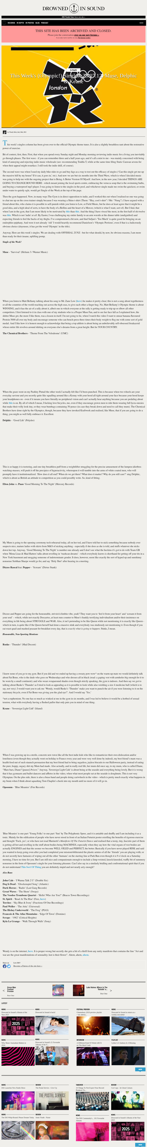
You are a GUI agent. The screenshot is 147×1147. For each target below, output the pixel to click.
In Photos (29, 22)
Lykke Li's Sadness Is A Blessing (124, 1043)
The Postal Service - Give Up (46, 1088)
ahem (86, 954)
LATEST (4, 1003)
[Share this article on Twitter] (9, 966)
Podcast (44, 22)
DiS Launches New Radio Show (13, 1088)
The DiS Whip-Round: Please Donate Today (17, 1118)
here (79, 301)
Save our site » (73, 17)
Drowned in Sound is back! (45, 1012)
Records (11, 22)
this (68, 211)
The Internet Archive (84, 38)
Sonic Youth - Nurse (43, 1118)
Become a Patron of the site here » (27, 965)
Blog (37, 22)
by (12, 132)
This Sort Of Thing (31, 867)
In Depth (20, 22)
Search (141, 23)
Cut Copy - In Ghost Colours (121, 1088)
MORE (140, 1069)
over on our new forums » (86, 35)
